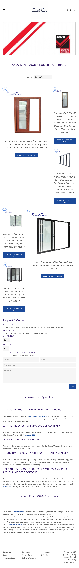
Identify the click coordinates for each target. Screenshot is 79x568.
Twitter (45, 555)
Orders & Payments (29, 558)
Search (5, 555)
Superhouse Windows (14, 525)
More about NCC (29, 435)
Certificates (26, 552)
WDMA (66, 562)
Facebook (46, 552)
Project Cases (27, 555)
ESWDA (73, 562)
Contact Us (7, 552)
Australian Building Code (38, 416)
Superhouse (7, 487)
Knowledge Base (9, 558)
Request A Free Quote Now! (26, 155)
